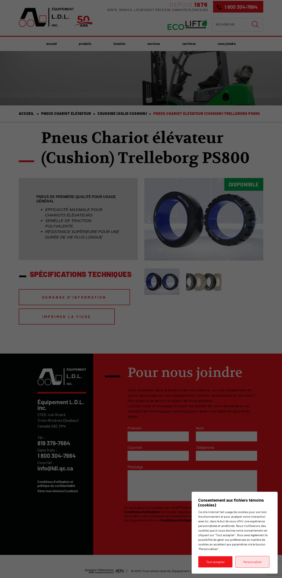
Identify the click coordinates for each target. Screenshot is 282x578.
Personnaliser (252, 562)
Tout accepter (215, 562)
